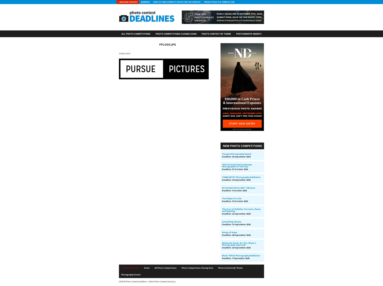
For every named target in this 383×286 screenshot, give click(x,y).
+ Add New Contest (128, 2)
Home (147, 268)
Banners (145, 2)
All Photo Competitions (135, 33)
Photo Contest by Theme (216, 33)
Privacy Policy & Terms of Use (219, 2)
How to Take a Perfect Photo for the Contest (177, 2)
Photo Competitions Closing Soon (176, 33)
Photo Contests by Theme (230, 268)
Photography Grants (249, 33)
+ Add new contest (130, 268)
